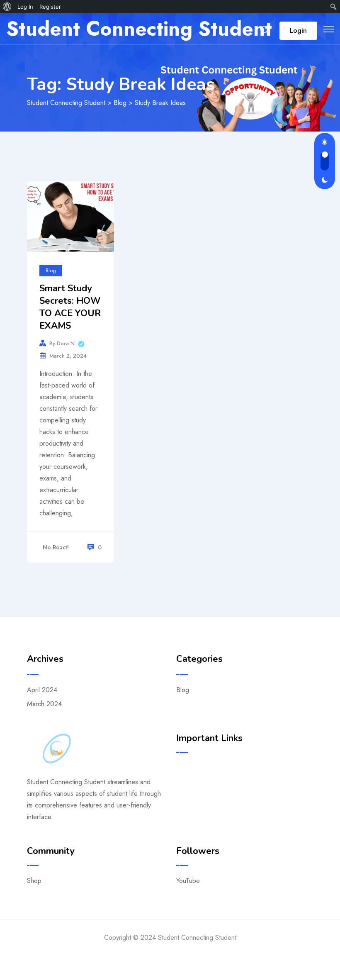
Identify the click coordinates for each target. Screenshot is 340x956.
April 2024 (42, 690)
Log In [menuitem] (25, 6)
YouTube (188, 880)
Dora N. (71, 342)
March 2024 (44, 704)
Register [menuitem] (50, 6)
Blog (51, 270)
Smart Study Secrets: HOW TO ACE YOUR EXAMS (70, 307)
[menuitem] (7, 6)
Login (298, 30)
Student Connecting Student (139, 28)
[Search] (264, 30)
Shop (34, 880)
